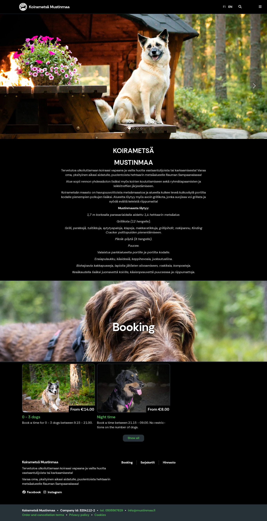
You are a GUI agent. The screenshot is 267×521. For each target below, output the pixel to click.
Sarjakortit (148, 462)
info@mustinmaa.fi (141, 510)
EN (230, 7)
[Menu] (260, 7)
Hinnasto (169, 462)
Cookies (100, 515)
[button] (20, 76)
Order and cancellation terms (43, 515)
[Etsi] (240, 7)
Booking (127, 462)
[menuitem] (240, 7)
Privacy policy (79, 515)
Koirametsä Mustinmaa (40, 462)
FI (224, 7)
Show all (133, 438)
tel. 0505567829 (111, 510)
